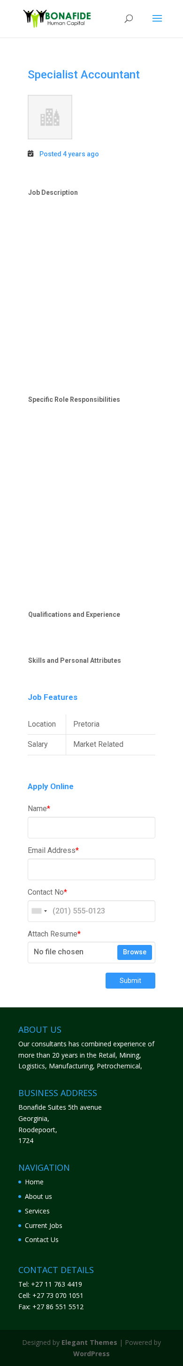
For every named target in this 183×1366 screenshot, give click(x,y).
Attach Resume (54, 933)
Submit (130, 980)
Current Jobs (43, 1225)
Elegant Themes (89, 1342)
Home (34, 1181)
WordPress (91, 1353)
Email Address (53, 850)
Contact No (47, 892)
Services (37, 1210)
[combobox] (39, 911)
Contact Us (42, 1239)
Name (39, 808)
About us (38, 1196)
